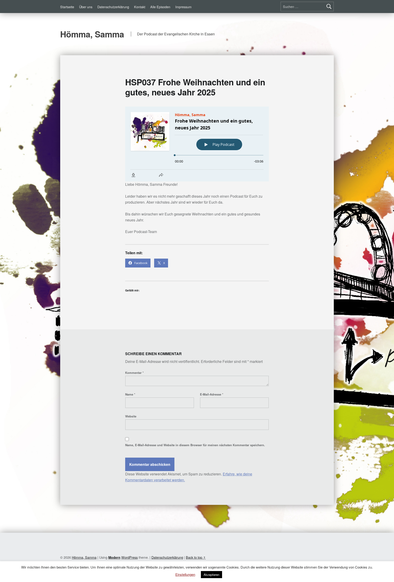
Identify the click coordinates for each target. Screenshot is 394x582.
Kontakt (139, 6)
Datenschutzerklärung (113, 6)
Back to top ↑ (196, 557)
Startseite (67, 6)
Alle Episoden (160, 6)
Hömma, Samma (92, 34)
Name (130, 394)
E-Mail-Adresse (211, 394)
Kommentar (134, 372)
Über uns (85, 6)
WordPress (129, 557)
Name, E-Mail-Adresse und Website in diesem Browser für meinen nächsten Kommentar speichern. (195, 445)
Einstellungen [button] (185, 574)
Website (130, 416)
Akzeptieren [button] (211, 574)
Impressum (183, 6)
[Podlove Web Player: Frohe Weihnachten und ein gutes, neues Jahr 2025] (197, 144)
